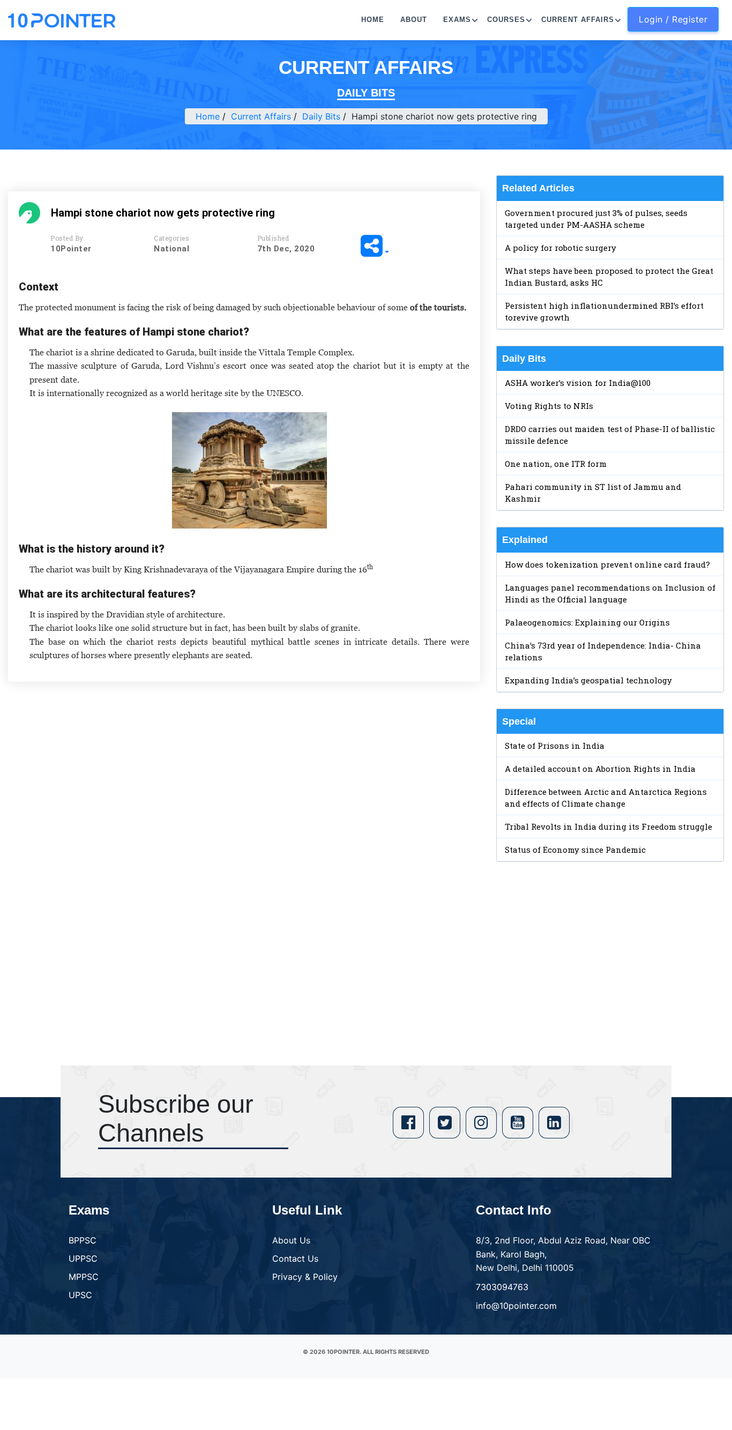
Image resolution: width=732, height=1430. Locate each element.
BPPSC (82, 1240)
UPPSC (83, 1258)
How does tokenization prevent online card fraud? (607, 564)
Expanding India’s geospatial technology (588, 680)
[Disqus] (244, 845)
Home (372, 20)
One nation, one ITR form (556, 463)
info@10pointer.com (516, 1305)
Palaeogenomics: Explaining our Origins (587, 622)
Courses (506, 20)
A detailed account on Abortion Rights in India (600, 768)
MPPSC (84, 1276)
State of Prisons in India (554, 745)
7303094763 (502, 1287)
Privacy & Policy (305, 1276)
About (413, 20)
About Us (291, 1240)
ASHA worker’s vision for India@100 (578, 382)
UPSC (80, 1295)
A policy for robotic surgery (560, 247)
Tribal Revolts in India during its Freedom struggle (608, 826)
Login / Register (673, 19)
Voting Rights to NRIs (549, 405)
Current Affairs (577, 20)
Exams (457, 20)
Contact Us (295, 1258)
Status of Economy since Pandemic (575, 849)
